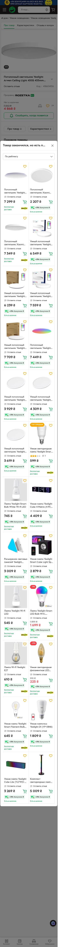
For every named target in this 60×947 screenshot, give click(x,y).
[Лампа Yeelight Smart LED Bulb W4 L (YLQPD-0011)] (41, 596)
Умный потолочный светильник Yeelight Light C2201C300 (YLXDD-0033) (14, 399)
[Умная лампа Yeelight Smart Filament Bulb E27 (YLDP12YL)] (15, 709)
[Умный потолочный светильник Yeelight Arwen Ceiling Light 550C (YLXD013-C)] (15, 331)
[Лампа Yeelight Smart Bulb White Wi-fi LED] (15, 489)
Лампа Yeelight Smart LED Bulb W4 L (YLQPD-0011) (41, 613)
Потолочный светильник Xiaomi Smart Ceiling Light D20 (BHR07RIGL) (39, 192)
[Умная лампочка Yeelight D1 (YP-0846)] (41, 709)
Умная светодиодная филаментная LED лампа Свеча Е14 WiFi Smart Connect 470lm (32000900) (41, 669)
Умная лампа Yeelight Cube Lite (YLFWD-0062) (15, 781)
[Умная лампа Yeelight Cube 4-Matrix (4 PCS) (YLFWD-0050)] (41, 489)
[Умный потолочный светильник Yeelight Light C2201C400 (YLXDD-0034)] (41, 382)
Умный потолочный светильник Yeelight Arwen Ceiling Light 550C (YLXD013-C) (14, 347)
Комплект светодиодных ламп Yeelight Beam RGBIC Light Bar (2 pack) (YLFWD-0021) (41, 781)
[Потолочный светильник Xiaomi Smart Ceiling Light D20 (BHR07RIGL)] (41, 175)
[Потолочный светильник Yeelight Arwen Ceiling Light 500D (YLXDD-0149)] (41, 331)
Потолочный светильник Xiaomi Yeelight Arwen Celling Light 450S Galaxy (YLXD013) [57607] (15, 243)
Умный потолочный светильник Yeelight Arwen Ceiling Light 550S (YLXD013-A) (40, 295)
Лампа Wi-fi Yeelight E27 (14, 669)
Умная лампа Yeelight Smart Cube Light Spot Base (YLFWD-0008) (41, 561)
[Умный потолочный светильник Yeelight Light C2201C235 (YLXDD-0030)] (15, 434)
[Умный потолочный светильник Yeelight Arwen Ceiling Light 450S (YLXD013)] (41, 227)
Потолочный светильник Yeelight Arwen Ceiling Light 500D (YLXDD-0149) (40, 347)
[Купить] (24, 201)
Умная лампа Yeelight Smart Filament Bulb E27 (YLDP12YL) (15, 726)
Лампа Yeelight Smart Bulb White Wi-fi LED (15, 505)
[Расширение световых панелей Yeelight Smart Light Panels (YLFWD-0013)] (15, 545)
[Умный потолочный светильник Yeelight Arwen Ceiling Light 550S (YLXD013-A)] (41, 279)
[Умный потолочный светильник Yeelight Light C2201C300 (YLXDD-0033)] (15, 382)
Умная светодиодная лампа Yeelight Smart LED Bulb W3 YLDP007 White (41, 451)
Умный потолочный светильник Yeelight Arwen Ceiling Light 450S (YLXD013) (40, 243)
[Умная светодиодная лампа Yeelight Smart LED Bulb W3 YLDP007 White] (41, 434)
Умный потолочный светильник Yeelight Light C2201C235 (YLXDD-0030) (14, 451)
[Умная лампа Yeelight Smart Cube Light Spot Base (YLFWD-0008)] (41, 545)
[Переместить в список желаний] (24, 166)
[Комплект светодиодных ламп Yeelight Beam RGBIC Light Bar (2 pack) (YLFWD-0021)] (41, 764)
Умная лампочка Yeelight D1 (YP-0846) (41, 725)
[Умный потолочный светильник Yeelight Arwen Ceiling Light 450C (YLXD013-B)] (15, 279)
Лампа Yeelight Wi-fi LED (14, 612)
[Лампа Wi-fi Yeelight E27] (15, 653)
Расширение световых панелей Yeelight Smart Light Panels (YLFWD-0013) (15, 561)
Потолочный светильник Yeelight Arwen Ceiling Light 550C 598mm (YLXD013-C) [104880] (14, 192)
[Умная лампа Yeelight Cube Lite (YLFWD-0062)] (15, 764)
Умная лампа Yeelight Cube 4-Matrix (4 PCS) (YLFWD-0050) (41, 506)
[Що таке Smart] (24, 208)
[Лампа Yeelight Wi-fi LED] (15, 596)
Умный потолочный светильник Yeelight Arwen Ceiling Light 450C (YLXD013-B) (14, 295)
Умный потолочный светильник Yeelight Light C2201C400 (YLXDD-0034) (40, 399)
